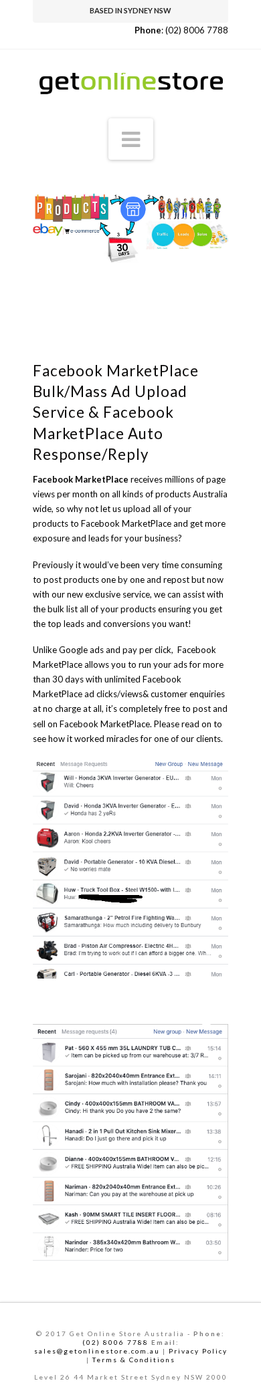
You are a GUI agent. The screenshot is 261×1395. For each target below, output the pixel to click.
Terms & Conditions (133, 1360)
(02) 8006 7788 (196, 30)
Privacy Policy (198, 1351)
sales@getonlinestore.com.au (97, 1351)
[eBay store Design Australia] (131, 76)
